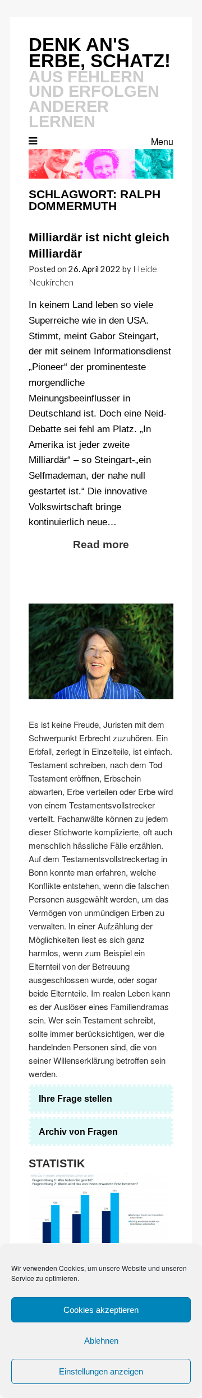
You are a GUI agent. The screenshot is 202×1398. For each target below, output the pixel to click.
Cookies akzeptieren (101, 1310)
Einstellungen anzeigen (101, 1371)
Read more (101, 544)
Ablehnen (101, 1340)
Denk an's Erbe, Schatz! (100, 52)
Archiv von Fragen (78, 1132)
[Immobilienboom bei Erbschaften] (98, 1208)
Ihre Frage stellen (75, 1099)
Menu (162, 141)
